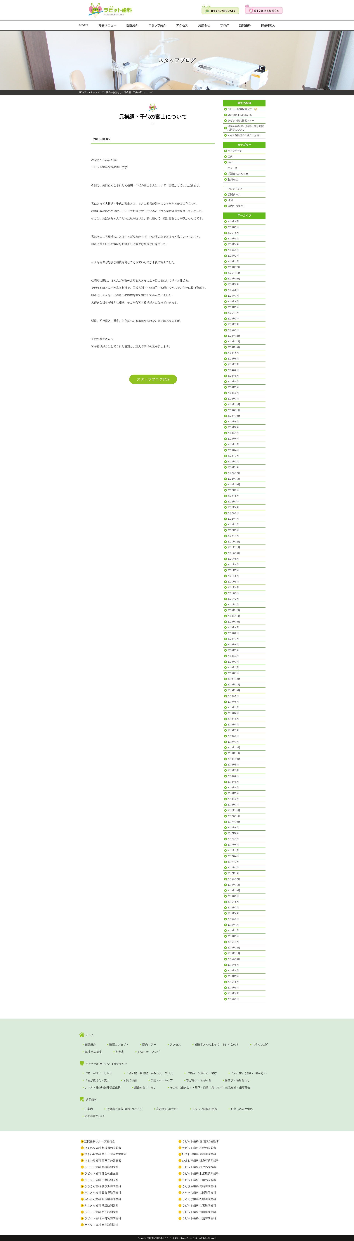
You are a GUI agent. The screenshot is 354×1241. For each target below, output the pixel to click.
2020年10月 (234, 621)
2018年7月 (233, 770)
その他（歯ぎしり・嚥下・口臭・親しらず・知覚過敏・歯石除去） (211, 1087)
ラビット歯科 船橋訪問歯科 (101, 1167)
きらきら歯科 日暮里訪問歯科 (102, 1192)
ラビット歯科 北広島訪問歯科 (200, 1173)
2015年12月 (234, 947)
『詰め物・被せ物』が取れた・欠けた (149, 1073)
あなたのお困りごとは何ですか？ (106, 1063)
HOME (83, 25)
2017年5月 (233, 850)
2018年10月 (234, 759)
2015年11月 (234, 953)
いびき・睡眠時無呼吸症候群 (103, 1087)
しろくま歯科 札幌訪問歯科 (199, 1199)
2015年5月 (233, 987)
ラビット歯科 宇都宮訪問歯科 (102, 1218)
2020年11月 (234, 616)
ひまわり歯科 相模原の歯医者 (102, 1147)
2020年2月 (233, 667)
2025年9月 (233, 284)
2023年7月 (233, 433)
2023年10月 (234, 415)
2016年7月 (233, 907)
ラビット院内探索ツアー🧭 (242, 109)
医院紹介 (132, 25)
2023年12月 (234, 404)
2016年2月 (233, 936)
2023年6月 (233, 438)
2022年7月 (233, 501)
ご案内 (89, 1108)
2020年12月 (234, 610)
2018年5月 (233, 781)
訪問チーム (234, 194)
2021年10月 (234, 553)
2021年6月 (233, 576)
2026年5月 (233, 238)
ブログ (224, 25)
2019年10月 (234, 690)
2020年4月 (233, 656)
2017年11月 (234, 816)
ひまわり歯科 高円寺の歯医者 (102, 1160)
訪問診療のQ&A (95, 1116)
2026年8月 (233, 221)
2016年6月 (233, 913)
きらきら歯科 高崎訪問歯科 (199, 1186)
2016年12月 (234, 879)
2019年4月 (233, 724)
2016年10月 (234, 890)
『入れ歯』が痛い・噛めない (249, 1073)
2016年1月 (233, 942)
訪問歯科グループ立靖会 (99, 1141)
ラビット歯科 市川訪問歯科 (101, 1224)
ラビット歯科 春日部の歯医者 (200, 1141)
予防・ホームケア (162, 1080)
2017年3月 (233, 861)
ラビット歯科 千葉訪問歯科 (101, 1179)
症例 (230, 156)
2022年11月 (234, 478)
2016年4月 (233, 924)
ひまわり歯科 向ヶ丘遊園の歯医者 (105, 1154)
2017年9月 (233, 827)
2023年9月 (233, 421)
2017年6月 (233, 844)
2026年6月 (233, 232)
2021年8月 (233, 564)
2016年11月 (234, 884)
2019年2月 (233, 736)
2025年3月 (233, 318)
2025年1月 (233, 330)
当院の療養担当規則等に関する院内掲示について (246, 128)
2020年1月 (233, 673)
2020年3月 (233, 661)
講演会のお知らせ (238, 173)
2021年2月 (233, 598)
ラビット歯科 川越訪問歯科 (199, 1218)
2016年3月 (233, 930)
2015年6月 (233, 982)
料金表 (120, 1051)
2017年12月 (234, 810)
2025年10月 (234, 278)
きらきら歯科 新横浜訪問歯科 (102, 1186)
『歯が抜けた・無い (97, 1080)
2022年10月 (234, 484)
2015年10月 (234, 959)
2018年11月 (234, 753)
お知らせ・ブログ (149, 1051)
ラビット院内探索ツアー (241, 120)
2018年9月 (233, 764)
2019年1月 (233, 741)
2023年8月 (233, 427)
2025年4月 (233, 313)
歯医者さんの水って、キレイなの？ (217, 1044)
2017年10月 (234, 821)
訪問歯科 (245, 25)
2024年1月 (233, 398)
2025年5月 (233, 307)
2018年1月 (233, 804)
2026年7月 (233, 227)
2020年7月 (233, 638)
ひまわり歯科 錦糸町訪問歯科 (200, 1160)
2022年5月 (233, 513)
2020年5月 (233, 650)
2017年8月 (233, 833)
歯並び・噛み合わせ (237, 1080)
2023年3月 (233, 455)
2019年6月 (233, 713)
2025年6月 (233, 301)
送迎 (230, 200)
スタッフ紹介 (157, 25)
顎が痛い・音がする (198, 1080)
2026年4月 (233, 244)
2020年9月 (233, 627)
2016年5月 (233, 919)
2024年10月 (234, 347)
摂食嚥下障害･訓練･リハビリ (125, 1108)
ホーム (90, 1035)
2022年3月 (233, 524)
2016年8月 (233, 901)
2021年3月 (233, 593)
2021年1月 (233, 604)
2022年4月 (233, 518)
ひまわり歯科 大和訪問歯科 (199, 1154)
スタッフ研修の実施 (204, 1108)
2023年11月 (234, 410)
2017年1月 (233, 873)
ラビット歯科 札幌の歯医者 (199, 1147)
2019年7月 (233, 707)
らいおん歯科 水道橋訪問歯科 (102, 1199)
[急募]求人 (268, 25)
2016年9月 (233, 896)
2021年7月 (233, 570)
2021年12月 (234, 541)
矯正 (230, 162)
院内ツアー (149, 1044)
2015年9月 (233, 964)
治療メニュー (107, 25)
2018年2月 (233, 799)
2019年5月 (233, 719)
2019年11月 (234, 684)
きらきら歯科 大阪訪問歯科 (199, 1192)
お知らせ (204, 25)
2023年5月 (233, 444)
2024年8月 (233, 358)
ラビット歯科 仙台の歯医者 (101, 1173)
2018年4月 (233, 787)
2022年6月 (233, 507)
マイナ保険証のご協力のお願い (244, 135)
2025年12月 (234, 267)
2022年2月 (233, 530)
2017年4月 (233, 856)
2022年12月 (234, 473)
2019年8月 (233, 701)
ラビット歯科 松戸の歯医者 (199, 1167)
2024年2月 (233, 393)
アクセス (182, 25)
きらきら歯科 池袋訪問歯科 (101, 1205)
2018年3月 (233, 793)
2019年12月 (234, 678)
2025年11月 (234, 273)
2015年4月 (233, 993)
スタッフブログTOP (153, 379)
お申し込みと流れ (242, 1108)
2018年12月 (234, 747)
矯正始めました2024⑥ (240, 114)
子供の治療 (130, 1080)
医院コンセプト (119, 1044)
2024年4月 (233, 381)
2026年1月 (233, 261)
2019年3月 (233, 730)
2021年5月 (233, 581)
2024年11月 (234, 341)
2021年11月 (234, 547)
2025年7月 (233, 295)
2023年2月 (233, 461)
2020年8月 (233, 633)
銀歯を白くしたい (145, 1087)
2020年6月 (233, 644)
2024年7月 (233, 364)
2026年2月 (233, 255)
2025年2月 (233, 324)
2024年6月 (233, 370)
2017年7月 (233, 839)
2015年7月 (233, 976)
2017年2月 (233, 867)
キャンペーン (235, 150)
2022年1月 (233, 536)
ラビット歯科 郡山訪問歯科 (199, 1212)
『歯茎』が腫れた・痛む (202, 1073)
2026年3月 (233, 250)
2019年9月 (233, 696)
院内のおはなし (114, 92)
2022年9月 (233, 490)
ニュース (232, 168)
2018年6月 (233, 776)
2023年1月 (233, 467)
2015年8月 (233, 970)
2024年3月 (233, 387)
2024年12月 (234, 335)
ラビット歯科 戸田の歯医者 (199, 1179)
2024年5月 (233, 375)
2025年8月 (233, 290)
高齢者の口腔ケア (167, 1108)
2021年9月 (233, 558)
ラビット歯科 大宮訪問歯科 (199, 1205)
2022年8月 (233, 496)
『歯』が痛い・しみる (98, 1073)
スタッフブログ (96, 92)
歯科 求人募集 (93, 1051)
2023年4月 (233, 450)
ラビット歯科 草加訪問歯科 (101, 1212)
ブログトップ (235, 188)
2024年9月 (233, 353)
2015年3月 (233, 999)
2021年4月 (233, 587)
